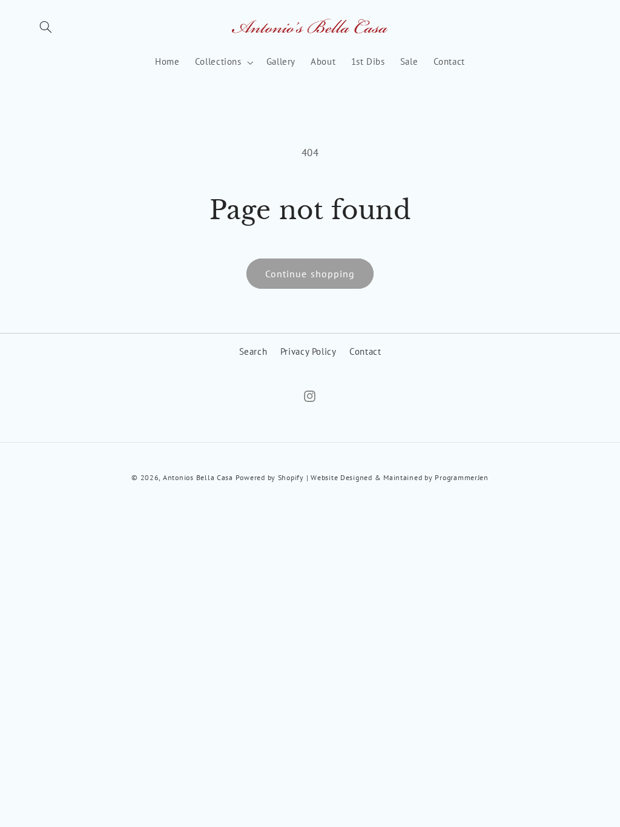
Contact (365, 351)
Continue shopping (310, 274)
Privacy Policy (308, 351)
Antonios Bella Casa (198, 477)
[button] (46, 27)
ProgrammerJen (462, 477)
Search (253, 351)
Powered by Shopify (270, 477)
